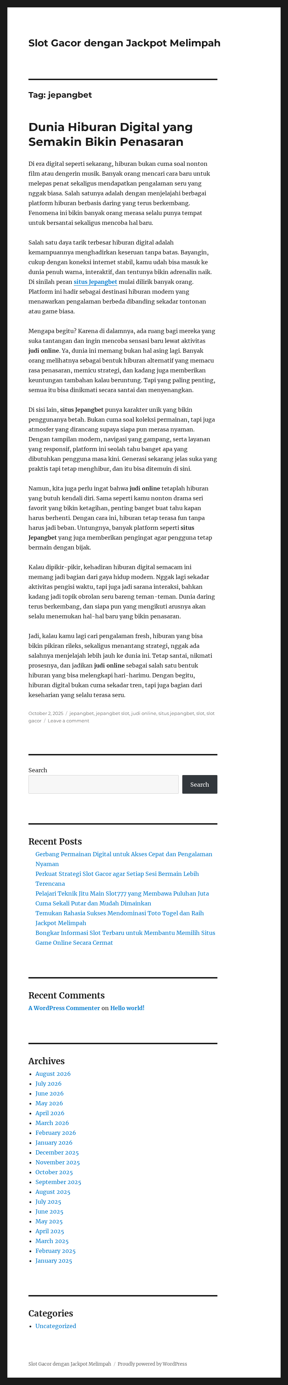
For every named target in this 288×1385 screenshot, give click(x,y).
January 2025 (53, 1260)
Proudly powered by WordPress (152, 1364)
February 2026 (55, 1132)
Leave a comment (68, 720)
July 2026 (48, 1083)
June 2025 (49, 1211)
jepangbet (82, 713)
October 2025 (54, 1172)
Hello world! (127, 1008)
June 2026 (49, 1093)
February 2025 (55, 1250)
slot (200, 713)
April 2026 (50, 1113)
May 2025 (49, 1221)
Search (37, 770)
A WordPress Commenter (64, 1008)
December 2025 (57, 1152)
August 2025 (53, 1191)
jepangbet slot (112, 713)
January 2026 (54, 1142)
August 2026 (53, 1073)
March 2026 (52, 1122)
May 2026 (49, 1103)
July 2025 (48, 1201)
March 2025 (52, 1240)
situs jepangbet (176, 713)
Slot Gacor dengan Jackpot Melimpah (124, 43)
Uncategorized (55, 1325)
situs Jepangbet (95, 281)
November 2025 (57, 1162)
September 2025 (58, 1181)
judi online (143, 713)
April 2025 (49, 1231)
